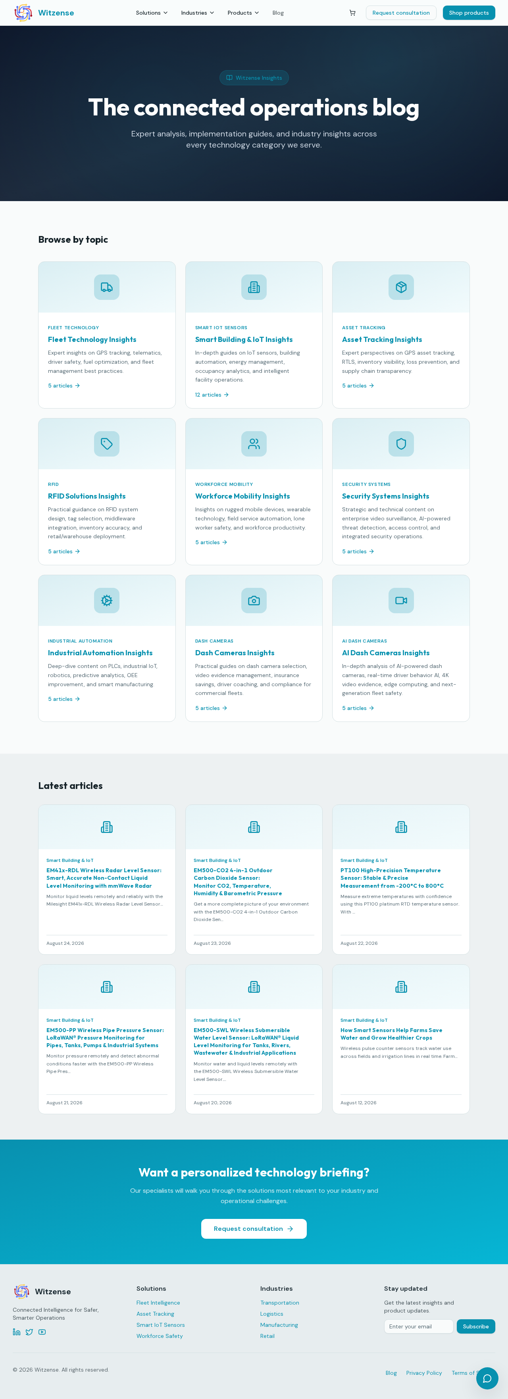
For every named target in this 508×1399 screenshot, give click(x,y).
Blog (278, 12)
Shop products (469, 12)
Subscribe (476, 1326)
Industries (194, 12)
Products (240, 12)
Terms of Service (473, 1372)
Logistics (271, 1313)
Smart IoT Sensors (161, 1324)
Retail (267, 1336)
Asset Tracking (155, 1313)
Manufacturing (279, 1324)
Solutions (148, 12)
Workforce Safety (160, 1336)
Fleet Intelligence (158, 1302)
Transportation (279, 1302)
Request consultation (401, 12)
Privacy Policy (424, 1372)
